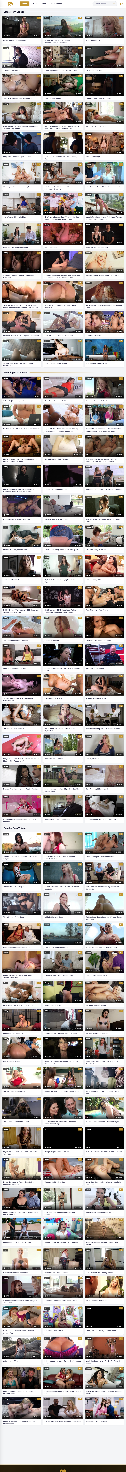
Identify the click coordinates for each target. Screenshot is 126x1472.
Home (24, 4)
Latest (34, 4)
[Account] (121, 3)
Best (44, 4)
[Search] (114, 4)
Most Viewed (56, 4)
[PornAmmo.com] (10, 4)
